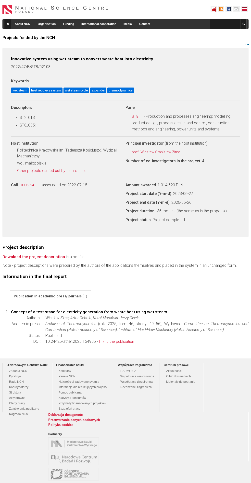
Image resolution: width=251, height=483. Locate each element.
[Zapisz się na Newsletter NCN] (236, 9)
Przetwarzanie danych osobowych (74, 420)
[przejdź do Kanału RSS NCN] (221, 9)
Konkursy (65, 370)
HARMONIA (128, 370)
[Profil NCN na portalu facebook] (228, 9)
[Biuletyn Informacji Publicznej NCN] (214, 9)
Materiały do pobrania (180, 381)
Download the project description (33, 256)
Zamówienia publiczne (24, 408)
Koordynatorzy (18, 387)
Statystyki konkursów (72, 397)
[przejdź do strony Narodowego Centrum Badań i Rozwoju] (74, 459)
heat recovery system (46, 90)
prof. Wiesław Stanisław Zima (156, 152)
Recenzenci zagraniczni (136, 387)
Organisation (47, 24)
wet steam (20, 90)
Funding (68, 24)
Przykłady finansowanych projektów (82, 403)
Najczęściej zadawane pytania (79, 381)
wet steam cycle (76, 90)
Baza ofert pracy (69, 408)
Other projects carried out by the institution (53, 170)
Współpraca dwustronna (136, 381)
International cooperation (98, 24)
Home (7, 24)
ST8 (135, 116)
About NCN (22, 24)
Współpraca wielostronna (137, 376)
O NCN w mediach (178, 376)
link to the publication (116, 341)
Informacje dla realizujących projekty (83, 387)
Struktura (15, 392)
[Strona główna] (55, 9)
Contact (144, 24)
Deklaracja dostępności (66, 415)
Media (128, 24)
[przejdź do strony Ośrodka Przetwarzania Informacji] (74, 474)
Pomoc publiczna (70, 392)
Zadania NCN (18, 370)
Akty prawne (17, 397)
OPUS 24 (27, 185)
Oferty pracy (17, 403)
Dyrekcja (15, 376)
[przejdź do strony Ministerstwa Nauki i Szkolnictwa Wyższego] (74, 443)
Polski (245, 9)
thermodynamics (121, 90)
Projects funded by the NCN (28, 37)
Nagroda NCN (18, 414)
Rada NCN (16, 381)
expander (98, 90)
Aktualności (174, 370)
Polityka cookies (60, 425)
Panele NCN (67, 376)
